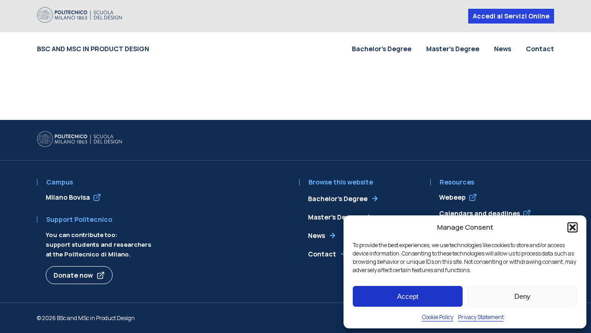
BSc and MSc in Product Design (93, 48)
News (502, 48)
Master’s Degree (452, 48)
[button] (572, 227)
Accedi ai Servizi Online (511, 16)
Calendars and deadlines (479, 213)
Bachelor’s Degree (381, 48)
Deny (522, 296)
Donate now (73, 275)
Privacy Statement (481, 317)
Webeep (452, 197)
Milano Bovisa (68, 197)
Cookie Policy (437, 317)
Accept (407, 296)
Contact (540, 48)
